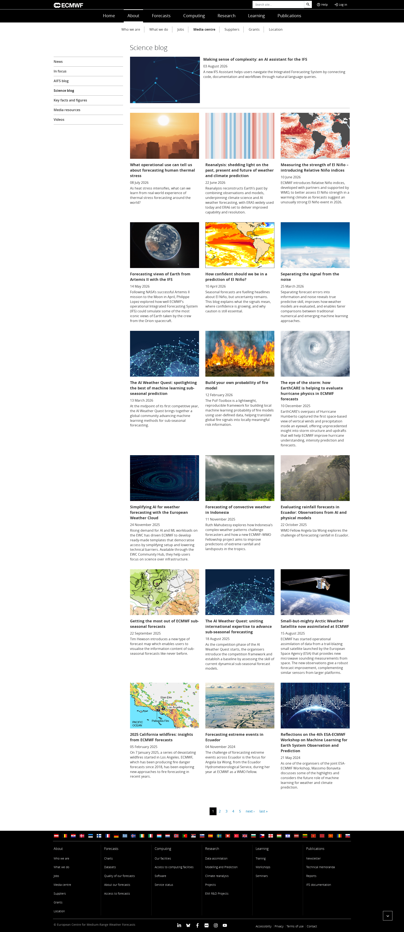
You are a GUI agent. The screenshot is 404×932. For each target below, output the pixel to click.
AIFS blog (61, 81)
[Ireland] (142, 836)
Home (109, 15)
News (58, 61)
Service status (164, 885)
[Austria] (56, 836)
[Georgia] (270, 836)
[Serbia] (193, 836)
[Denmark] (81, 836)
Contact (312, 926)
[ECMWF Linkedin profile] (179, 925)
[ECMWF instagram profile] (215, 925)
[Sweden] (219, 836)
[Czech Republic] (261, 836)
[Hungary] (279, 836)
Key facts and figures (70, 100)
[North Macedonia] (330, 836)
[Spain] (210, 836)
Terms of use (295, 926)
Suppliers (232, 29)
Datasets (110, 867)
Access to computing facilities (174, 867)
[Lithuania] (304, 836)
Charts (108, 858)
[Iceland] (133, 836)
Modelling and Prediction (221, 867)
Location (276, 29)
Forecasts (161, 15)
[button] (387, 915)
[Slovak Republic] (347, 836)
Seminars (262, 876)
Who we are (130, 29)
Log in (340, 5)
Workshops (263, 867)
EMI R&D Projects (217, 893)
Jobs (180, 29)
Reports (311, 876)
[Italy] (150, 836)
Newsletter (313, 858)
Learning (256, 15)
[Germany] (116, 836)
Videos (59, 119)
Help (322, 5)
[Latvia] (296, 836)
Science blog (64, 90)
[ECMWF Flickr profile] (206, 925)
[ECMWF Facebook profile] (197, 925)
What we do (158, 29)
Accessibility (263, 926)
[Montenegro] (313, 836)
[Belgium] (64, 836)
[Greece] (124, 836)
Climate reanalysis (217, 876)
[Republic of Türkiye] (236, 836)
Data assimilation (216, 858)
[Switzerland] (227, 836)
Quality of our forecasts (119, 876)
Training (261, 858)
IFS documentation (318, 885)
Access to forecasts (117, 893)
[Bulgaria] (253, 836)
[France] (107, 836)
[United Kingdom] (244, 836)
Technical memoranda (320, 867)
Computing (194, 15)
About (133, 15)
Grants (254, 29)
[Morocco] (322, 836)
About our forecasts (117, 885)
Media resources (67, 110)
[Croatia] (73, 836)
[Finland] (99, 836)
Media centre (204, 29)
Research (226, 15)
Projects (210, 885)
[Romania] (339, 836)
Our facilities (163, 858)
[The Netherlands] (167, 836)
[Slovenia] (202, 836)
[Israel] (287, 836)
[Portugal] (184, 836)
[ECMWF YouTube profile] (224, 925)
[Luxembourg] (159, 836)
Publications (289, 15)
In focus (60, 71)
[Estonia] (90, 836)
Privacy (279, 926)
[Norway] (176, 836)
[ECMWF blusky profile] (188, 925)
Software (160, 876)
